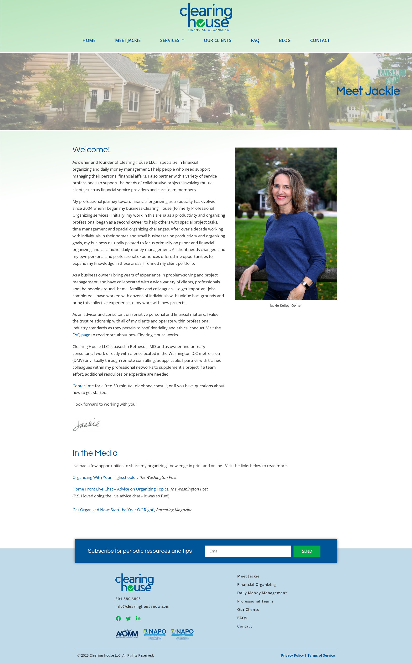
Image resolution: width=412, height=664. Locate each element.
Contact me (83, 385)
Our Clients (217, 40)
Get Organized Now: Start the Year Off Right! (113, 509)
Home (89, 40)
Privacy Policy (292, 655)
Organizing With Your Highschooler (104, 477)
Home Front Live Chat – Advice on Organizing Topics (120, 489)
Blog (285, 40)
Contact (320, 40)
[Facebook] (118, 619)
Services (169, 40)
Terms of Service (321, 655)
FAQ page (81, 334)
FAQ (255, 40)
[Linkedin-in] (138, 619)
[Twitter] (128, 619)
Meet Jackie (128, 40)
